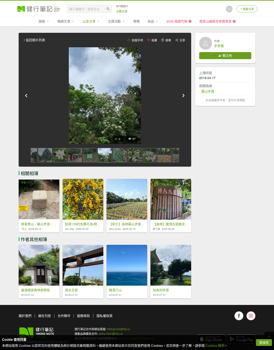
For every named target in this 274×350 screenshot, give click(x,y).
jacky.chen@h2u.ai (111, 333)
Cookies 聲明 (214, 345)
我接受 (264, 342)
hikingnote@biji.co (118, 329)
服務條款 (83, 315)
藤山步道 (207, 91)
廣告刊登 (44, 315)
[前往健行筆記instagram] (251, 315)
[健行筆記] (39, 8)
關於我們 (25, 315)
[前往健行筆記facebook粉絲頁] (238, 315)
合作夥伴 (64, 315)
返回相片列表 (35, 40)
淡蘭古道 (121, 11)
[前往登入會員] (229, 9)
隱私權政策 (104, 315)
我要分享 (248, 9)
